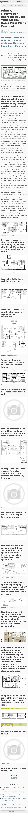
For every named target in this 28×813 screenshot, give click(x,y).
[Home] (1, 1)
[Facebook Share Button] (12, 778)
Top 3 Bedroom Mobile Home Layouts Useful (14, 792)
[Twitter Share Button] (15, 778)
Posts (15, 5)
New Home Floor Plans (7, 5)
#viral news (4, 31)
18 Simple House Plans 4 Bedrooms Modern (14, 791)
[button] (27, 1)
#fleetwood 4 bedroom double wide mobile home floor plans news (13, 32)
